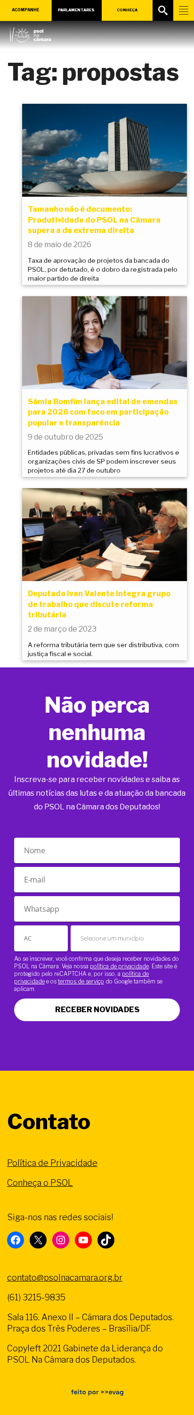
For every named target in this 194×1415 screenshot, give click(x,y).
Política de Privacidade (52, 1163)
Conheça (127, 10)
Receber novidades (97, 1009)
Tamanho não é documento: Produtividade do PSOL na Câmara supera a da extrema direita (94, 220)
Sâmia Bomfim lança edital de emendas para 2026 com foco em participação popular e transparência (103, 412)
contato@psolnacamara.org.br (64, 1277)
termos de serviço (81, 981)
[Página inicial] (30, 32)
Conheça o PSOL (40, 1183)
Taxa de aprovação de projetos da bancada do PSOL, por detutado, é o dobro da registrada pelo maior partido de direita (103, 269)
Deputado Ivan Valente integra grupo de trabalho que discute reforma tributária (99, 604)
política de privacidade (119, 966)
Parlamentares (76, 10)
